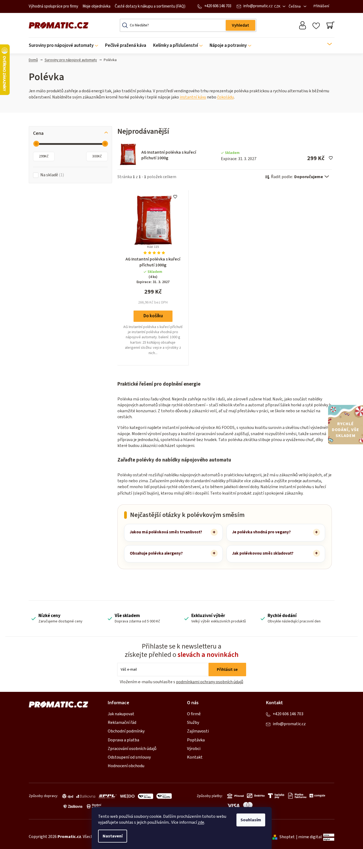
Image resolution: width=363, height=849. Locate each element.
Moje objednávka (96, 6)
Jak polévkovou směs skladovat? (262, 553)
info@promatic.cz (258, 6)
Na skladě (51, 175)
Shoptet (287, 837)
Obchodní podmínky (126, 731)
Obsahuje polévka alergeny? (156, 553)
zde (201, 822)
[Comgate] (316, 795)
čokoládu (225, 97)
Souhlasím (250, 820)
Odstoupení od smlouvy (129, 757)
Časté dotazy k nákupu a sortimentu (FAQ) (150, 6)
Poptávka (196, 740)
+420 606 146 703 (217, 6)
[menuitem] (65, 46)
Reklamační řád (122, 722)
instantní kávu (193, 97)
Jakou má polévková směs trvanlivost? (166, 532)
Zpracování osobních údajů (132, 749)
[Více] (326, 44)
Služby (193, 722)
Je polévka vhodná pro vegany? (261, 532)
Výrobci (193, 749)
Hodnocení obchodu (126, 766)
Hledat (240, 25)
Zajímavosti (198, 731)
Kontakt (195, 757)
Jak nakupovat (121, 714)
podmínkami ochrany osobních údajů (209, 682)
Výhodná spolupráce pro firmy (53, 6)
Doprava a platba (123, 740)
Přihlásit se (227, 669)
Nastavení (113, 836)
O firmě (194, 714)
